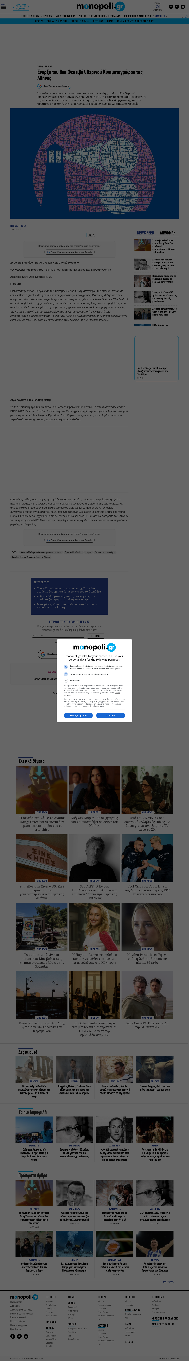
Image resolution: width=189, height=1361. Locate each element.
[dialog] (94, 680)
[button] (94, 681)
